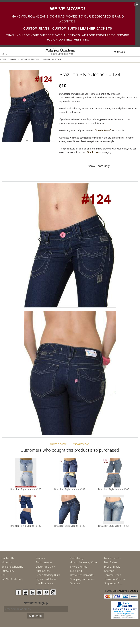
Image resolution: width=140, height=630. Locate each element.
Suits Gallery (43, 570)
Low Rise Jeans (45, 583)
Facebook (18, 592)
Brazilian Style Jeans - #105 (25, 489)
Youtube (25, 592)
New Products (112, 558)
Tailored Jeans (112, 575)
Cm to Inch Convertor (82, 575)
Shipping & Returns (12, 566)
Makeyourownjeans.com (126, 590)
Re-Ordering (76, 558)
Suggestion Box (113, 583)
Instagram (53, 592)
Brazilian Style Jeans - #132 (25, 525)
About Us (6, 562)
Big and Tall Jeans (46, 579)
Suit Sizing (76, 570)
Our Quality (7, 570)
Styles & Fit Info (79, 566)
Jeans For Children (115, 579)
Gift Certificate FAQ (12, 579)
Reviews (40, 558)
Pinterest (46, 592)
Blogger (39, 592)
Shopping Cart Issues (82, 579)
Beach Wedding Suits (48, 575)
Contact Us (7, 558)
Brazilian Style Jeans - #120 (69, 525)
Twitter (32, 592)
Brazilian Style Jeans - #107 (69, 489)
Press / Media (112, 566)
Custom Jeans (36, 28)
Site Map (109, 570)
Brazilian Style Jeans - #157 (113, 525)
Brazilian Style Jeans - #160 (113, 489)
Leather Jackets (96, 28)
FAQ (3, 575)
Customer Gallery (46, 566)
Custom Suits (64, 28)
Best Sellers (111, 562)
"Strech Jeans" (103, 130)
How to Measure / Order (84, 562)
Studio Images (44, 562)
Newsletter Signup (36, 603)
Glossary (75, 583)
